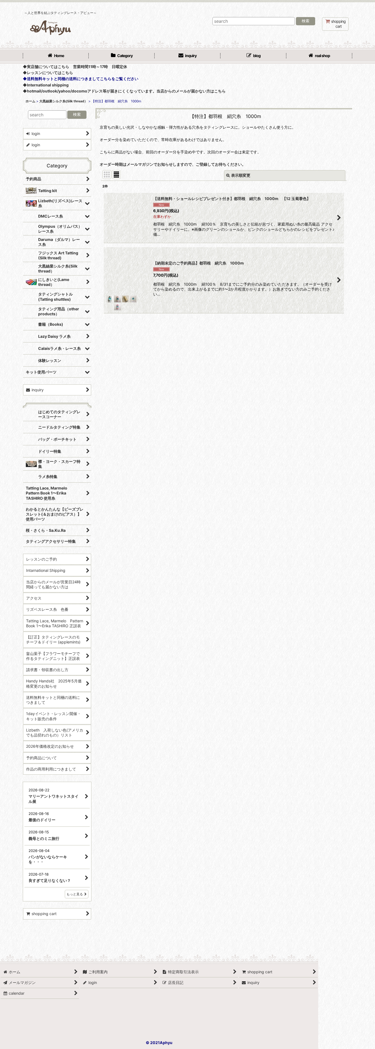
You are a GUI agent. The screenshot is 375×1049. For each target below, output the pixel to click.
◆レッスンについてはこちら (48, 72)
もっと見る (74, 975)
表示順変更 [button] (240, 175)
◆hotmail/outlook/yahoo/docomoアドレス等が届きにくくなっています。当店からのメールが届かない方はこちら (124, 91)
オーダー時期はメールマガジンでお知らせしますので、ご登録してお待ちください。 (173, 164)
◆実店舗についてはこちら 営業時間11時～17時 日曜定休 (75, 66)
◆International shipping (46, 85)
